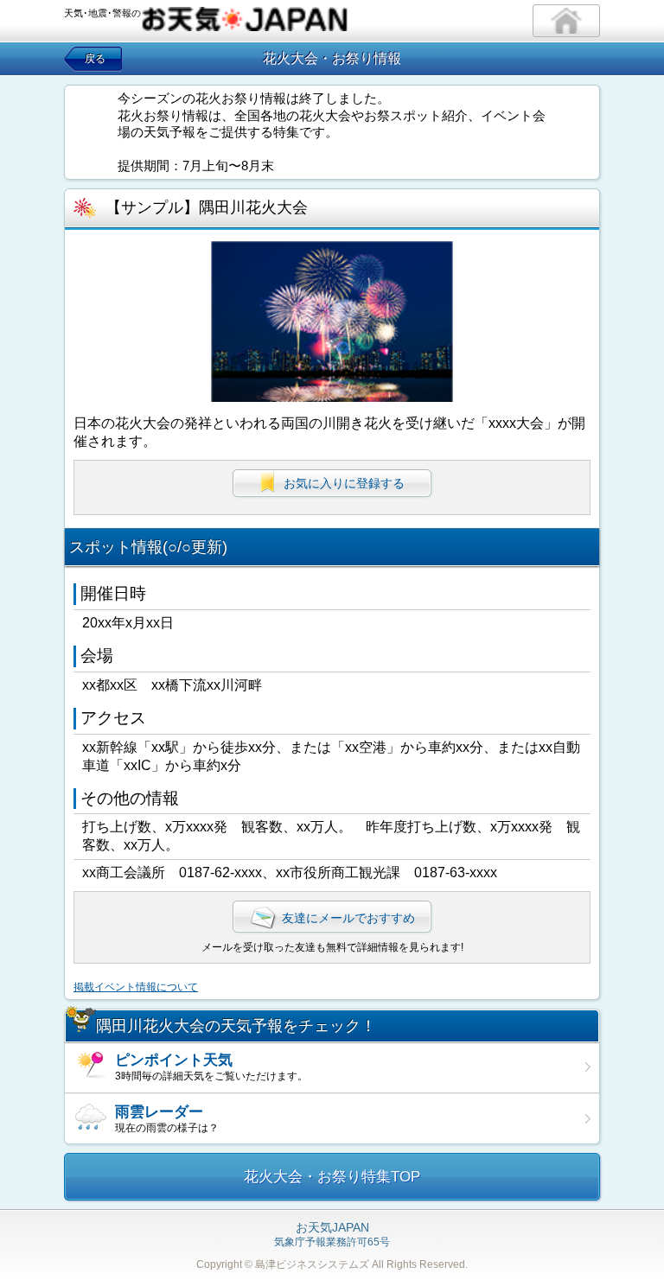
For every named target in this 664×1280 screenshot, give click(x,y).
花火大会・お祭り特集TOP (332, 1177)
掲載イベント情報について (135, 987)
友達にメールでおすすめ (348, 918)
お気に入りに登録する (344, 483)
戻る (95, 59)
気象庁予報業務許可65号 (332, 1235)
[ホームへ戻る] (566, 20)
